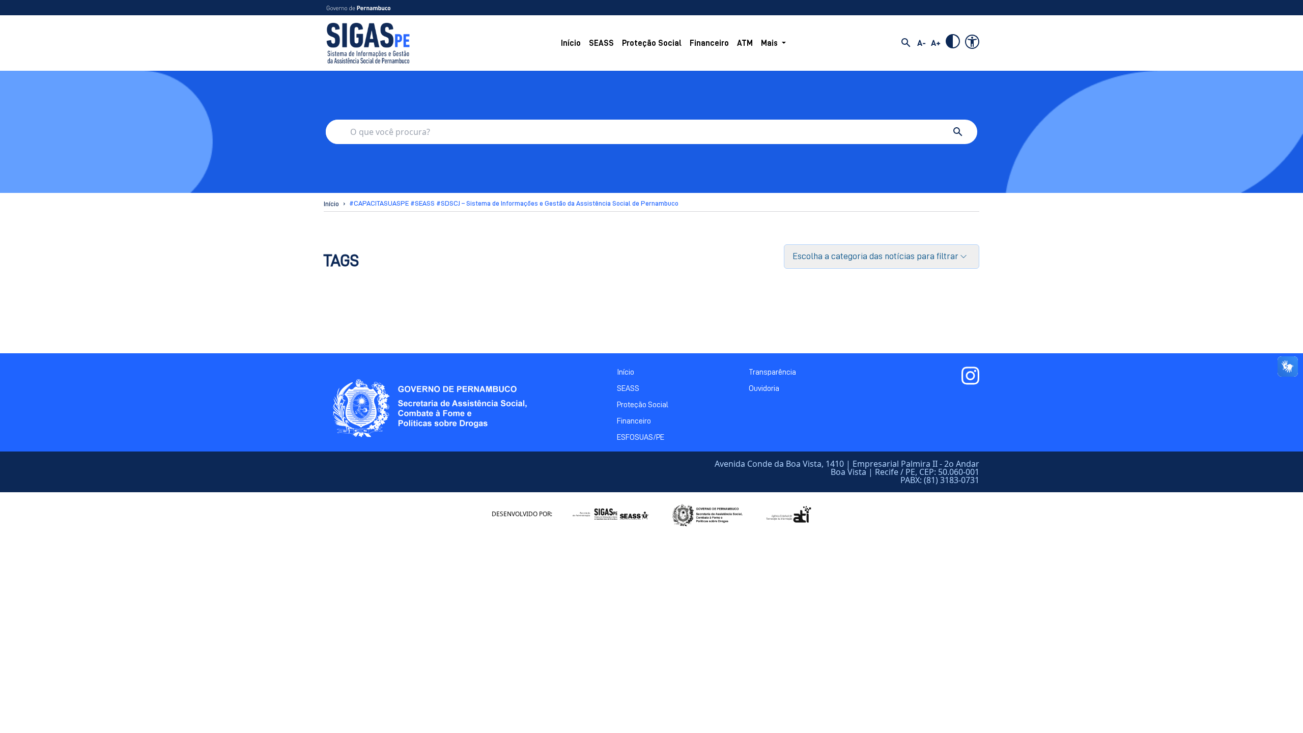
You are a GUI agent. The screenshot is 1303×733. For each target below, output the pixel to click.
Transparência (772, 372)
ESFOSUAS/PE (640, 437)
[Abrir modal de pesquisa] (906, 43)
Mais (769, 43)
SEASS (601, 43)
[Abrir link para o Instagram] (970, 375)
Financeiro (709, 43)
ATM (745, 43)
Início (571, 43)
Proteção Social (652, 43)
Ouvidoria (764, 388)
